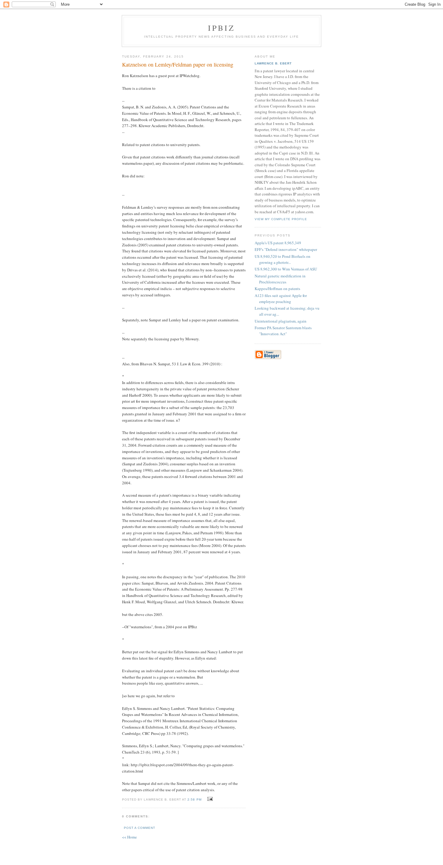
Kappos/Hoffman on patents (277, 288)
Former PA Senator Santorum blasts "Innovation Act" (283, 330)
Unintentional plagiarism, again (280, 321)
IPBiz (221, 28)
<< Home (129, 837)
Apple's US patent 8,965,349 (278, 242)
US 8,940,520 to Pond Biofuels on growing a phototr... (282, 259)
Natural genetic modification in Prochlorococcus (280, 279)
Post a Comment (139, 827)
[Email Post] (209, 799)
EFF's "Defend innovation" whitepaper (286, 249)
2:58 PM (194, 799)
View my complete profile (281, 219)
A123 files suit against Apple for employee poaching (281, 298)
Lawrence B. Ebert (273, 63)
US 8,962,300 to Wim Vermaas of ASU (286, 269)
